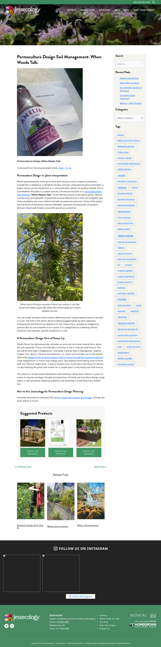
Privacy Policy (60, 643)
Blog (117, 10)
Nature (121, 247)
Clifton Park (123, 152)
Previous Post (23, 466)
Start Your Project (143, 10)
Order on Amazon (33, 452)
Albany (121, 134)
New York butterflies (126, 259)
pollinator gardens (126, 293)
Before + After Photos (130, 103)
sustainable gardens (128, 335)
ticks (120, 346)
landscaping (124, 211)
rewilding (134, 311)
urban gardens (134, 346)
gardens (122, 187)
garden (121, 175)
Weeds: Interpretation (57, 526)
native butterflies (125, 223)
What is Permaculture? (88, 525)
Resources (104, 10)
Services (71, 10)
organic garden (125, 270)
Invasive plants (125, 193)
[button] (153, 2)
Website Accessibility (75, 643)
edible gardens (124, 169)
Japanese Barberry (126, 199)
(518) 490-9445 (143, 2)
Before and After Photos (128, 140)
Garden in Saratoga (127, 181)
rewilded (121, 311)
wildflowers (123, 352)
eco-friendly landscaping (128, 163)
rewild (139, 305)
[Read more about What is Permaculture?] (91, 500)
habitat (134, 187)
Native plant (124, 229)
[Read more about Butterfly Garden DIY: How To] (30, 500)
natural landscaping (127, 241)
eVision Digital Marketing (120, 643)
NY (119, 264)
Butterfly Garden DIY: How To (30, 526)
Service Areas (87, 10)
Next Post (100, 466)
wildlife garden (125, 358)
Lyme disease (124, 217)
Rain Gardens (124, 305)
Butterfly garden (126, 146)
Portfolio (122, 299)
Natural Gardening (129, 78)
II (67, 167)
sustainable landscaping (129, 341)
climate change (124, 158)
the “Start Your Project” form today (74, 397)
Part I (61, 167)
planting (121, 287)
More (126, 10)
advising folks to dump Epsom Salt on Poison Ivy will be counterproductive (65, 357)
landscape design (126, 205)
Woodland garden (125, 364)
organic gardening (126, 276)
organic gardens (125, 282)
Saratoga (122, 316)
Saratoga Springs (126, 323)
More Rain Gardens (129, 83)
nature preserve (124, 253)
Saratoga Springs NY (128, 329)
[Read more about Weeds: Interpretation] (60, 501)
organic (128, 264)
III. (70, 167)
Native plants (125, 235)
